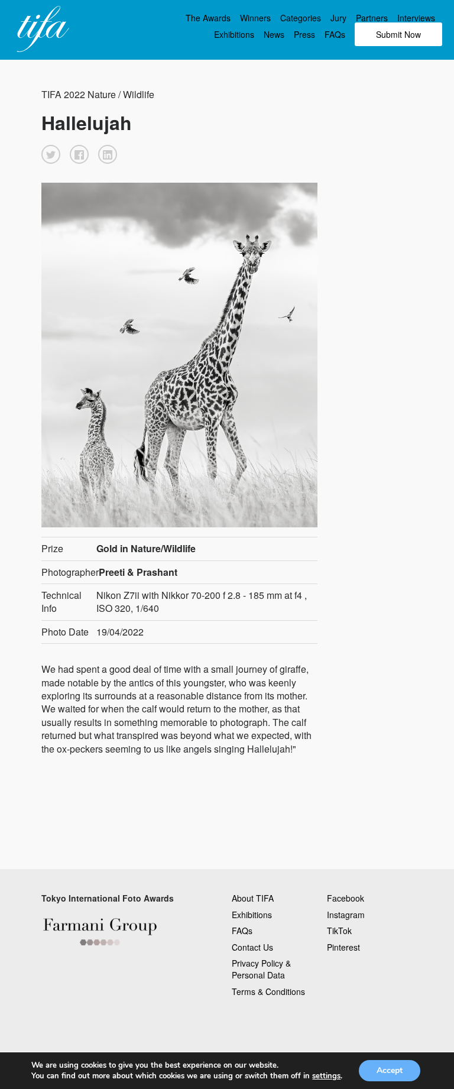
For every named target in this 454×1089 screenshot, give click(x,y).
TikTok (339, 930)
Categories (300, 18)
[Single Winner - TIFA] (41, 29)
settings (326, 1076)
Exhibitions (234, 34)
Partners (372, 18)
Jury (338, 18)
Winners (255, 18)
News (274, 34)
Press (304, 34)
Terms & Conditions (268, 991)
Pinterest (343, 947)
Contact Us (252, 947)
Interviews (416, 18)
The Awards (208, 18)
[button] (50, 154)
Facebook (345, 898)
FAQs (335, 34)
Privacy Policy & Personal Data (261, 969)
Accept (390, 1070)
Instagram (346, 915)
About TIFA (253, 898)
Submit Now (398, 34)
